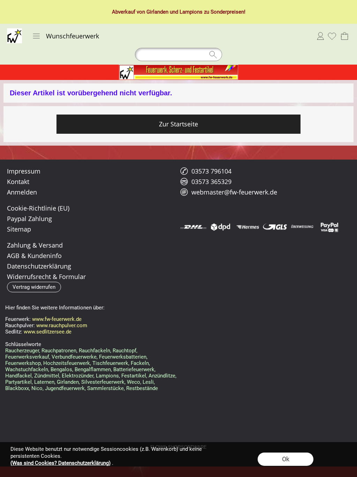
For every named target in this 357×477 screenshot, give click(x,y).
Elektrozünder (77, 376)
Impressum (23, 171)
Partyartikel (18, 382)
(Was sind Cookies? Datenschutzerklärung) (60, 463)
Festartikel (133, 376)
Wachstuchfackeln (26, 369)
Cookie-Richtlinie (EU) (38, 208)
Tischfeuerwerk (110, 363)
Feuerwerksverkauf (27, 357)
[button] (36, 36)
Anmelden (320, 36)
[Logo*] (14, 31)
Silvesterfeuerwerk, (103, 382)
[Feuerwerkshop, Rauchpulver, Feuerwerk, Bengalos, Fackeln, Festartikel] (178, 67)
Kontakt (18, 181)
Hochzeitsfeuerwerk (66, 363)
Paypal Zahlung (29, 218)
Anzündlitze (162, 376)
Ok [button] (285, 459)
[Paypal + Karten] (329, 227)
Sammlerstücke (105, 388)
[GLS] (275, 227)
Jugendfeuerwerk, (65, 388)
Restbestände (142, 388)
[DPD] (220, 227)
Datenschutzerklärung (39, 266)
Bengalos (61, 369)
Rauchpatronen (58, 350)
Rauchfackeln (94, 350)
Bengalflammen (93, 369)
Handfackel (18, 376)
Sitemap (19, 229)
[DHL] (193, 227)
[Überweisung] (302, 227)
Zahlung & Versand (35, 245)
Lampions (191, 12)
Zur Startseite (178, 124)
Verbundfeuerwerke (74, 357)
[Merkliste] (331, 36)
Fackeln (140, 363)
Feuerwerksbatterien (122, 357)
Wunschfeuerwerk (72, 36)
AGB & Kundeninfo (34, 255)
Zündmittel (46, 376)
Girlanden (157, 12)
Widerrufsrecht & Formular (46, 276)
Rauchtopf (124, 350)
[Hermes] (248, 227)
